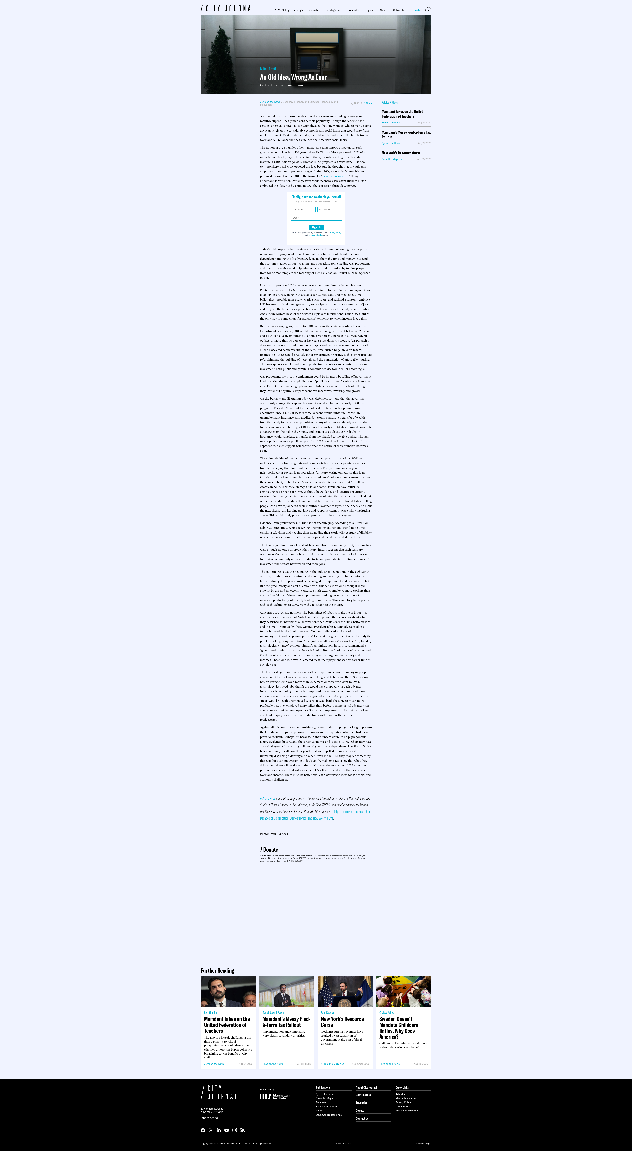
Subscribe (399, 10)
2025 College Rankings (289, 10)
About (383, 10)
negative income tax (335, 176)
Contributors (363, 1095)
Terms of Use (403, 1106)
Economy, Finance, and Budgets (301, 101)
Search (313, 10)
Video (319, 1110)
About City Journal (366, 1087)
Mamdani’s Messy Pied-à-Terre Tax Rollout (406, 134)
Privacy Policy (335, 232)
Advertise (401, 1094)
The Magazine (332, 10)
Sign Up (316, 227)
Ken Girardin (210, 1012)
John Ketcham (328, 1012)
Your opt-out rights (423, 1143)
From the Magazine (333, 1063)
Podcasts (353, 10)
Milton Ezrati (268, 68)
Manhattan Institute (407, 1098)
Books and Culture (326, 1106)
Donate (416, 10)
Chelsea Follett (386, 1012)
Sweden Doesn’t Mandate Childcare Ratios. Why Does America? (398, 1028)
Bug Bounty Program (407, 1110)
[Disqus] (316, 913)
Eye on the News (215, 1063)
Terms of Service (315, 235)
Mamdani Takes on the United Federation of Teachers (402, 114)
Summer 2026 (361, 1063)
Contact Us (362, 1118)
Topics (369, 10)
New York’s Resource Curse (401, 153)
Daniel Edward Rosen (273, 1012)
